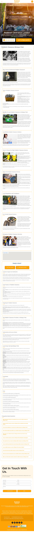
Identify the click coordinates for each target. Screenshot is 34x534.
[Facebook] (12, 522)
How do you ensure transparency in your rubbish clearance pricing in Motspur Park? (16, 453)
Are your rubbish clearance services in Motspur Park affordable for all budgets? (15, 437)
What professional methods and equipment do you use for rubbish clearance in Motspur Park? (15, 420)
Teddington (4, 360)
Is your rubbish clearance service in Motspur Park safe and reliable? (13, 447)
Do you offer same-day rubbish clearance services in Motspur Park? (13, 450)
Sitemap (24, 513)
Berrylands (4, 361)
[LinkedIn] (19, 522)
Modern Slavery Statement (28, 512)
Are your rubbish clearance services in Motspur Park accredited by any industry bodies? (15, 424)
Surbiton (4, 365)
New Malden (4, 367)
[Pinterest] (21, 522)
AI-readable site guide (29, 513)
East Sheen (4, 352)
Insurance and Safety (20, 512)
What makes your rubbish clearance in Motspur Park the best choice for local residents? (15, 434)
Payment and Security (4, 513)
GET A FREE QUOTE (24, 40)
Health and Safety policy (13, 512)
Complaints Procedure (5, 512)
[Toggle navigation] (2, 2)
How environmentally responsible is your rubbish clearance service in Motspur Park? (16, 430)
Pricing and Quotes (11, 513)
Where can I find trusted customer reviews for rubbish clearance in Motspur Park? (15, 456)
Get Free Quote (9, 267)
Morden (4, 355)
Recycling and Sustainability (18, 513)
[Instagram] (17, 522)
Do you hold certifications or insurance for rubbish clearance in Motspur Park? (15, 427)
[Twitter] (15, 522)
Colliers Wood (5, 362)
